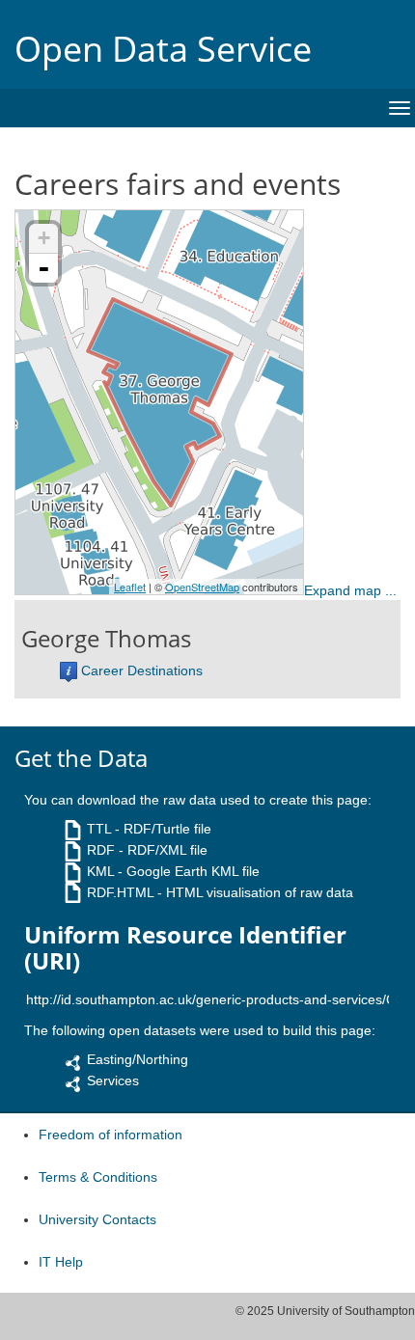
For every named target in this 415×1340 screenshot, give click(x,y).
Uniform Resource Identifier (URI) (185, 947)
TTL (99, 828)
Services (113, 1080)
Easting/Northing (137, 1059)
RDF (101, 850)
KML (100, 871)
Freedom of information (110, 1134)
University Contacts (97, 1219)
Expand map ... (350, 590)
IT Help (61, 1262)
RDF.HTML (120, 892)
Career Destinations (142, 670)
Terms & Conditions (98, 1177)
